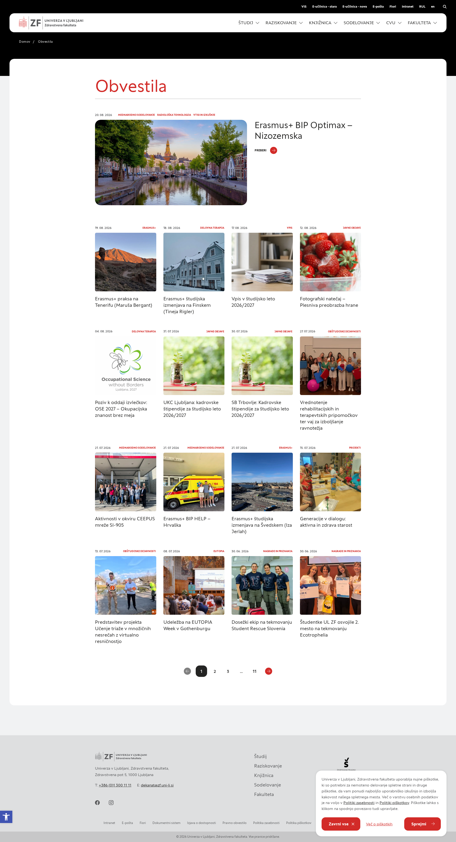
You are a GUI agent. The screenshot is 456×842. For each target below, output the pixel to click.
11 (254, 671)
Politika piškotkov (298, 823)
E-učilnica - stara (324, 7)
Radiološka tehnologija (174, 114)
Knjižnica (263, 775)
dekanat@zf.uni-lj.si (157, 785)
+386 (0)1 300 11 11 (115, 785)
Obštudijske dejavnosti (344, 331)
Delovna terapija (212, 227)
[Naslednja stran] (268, 671)
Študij (260, 756)
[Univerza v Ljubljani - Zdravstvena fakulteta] (51, 23)
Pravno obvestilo (235, 823)
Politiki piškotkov (394, 802)
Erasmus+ (149, 227)
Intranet (407, 7)
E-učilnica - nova (354, 7)
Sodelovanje (267, 785)
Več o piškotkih (379, 824)
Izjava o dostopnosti (201, 823)
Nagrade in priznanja (277, 551)
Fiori (393, 7)
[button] (248, 22)
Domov (24, 42)
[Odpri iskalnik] (444, 6)
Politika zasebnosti (266, 823)
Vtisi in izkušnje (204, 114)
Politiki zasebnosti (359, 802)
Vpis (289, 227)
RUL (422, 7)
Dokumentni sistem (166, 823)
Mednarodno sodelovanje (136, 114)
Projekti (355, 447)
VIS (304, 7)
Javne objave (352, 227)
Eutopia (219, 551)
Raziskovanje (268, 766)
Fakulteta (264, 794)
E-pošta (378, 7)
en (433, 7)
